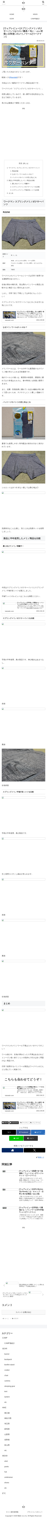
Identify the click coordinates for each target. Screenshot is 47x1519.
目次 (20, 163)
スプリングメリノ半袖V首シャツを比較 (25, 190)
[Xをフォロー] (34, 1150)
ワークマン (25, 1122)
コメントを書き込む (23, 1312)
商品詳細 (15, 171)
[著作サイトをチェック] (12, 1150)
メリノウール (36, 1122)
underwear (15, 1122)
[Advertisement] (23, 133)
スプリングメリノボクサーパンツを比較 (26, 187)
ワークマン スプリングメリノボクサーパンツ (24, 168)
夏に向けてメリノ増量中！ (21, 183)
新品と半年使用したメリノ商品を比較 (22, 180)
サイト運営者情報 (12, 1512)
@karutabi (13, 77)
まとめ (11, 193)
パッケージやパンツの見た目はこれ (24, 177)
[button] (31, 1138)
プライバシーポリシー (35, 1512)
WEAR (6, 1122)
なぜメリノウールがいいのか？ (23, 174)
